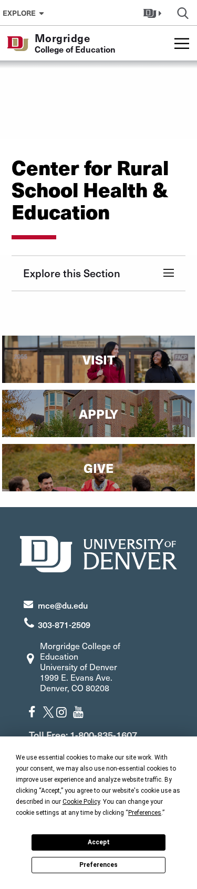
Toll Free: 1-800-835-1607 (83, 734)
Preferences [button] (144, 812)
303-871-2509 (64, 624)
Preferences (98, 864)
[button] (153, 12)
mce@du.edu (63, 605)
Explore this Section (71, 273)
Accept (99, 842)
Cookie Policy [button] (81, 801)
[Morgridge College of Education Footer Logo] (99, 552)
